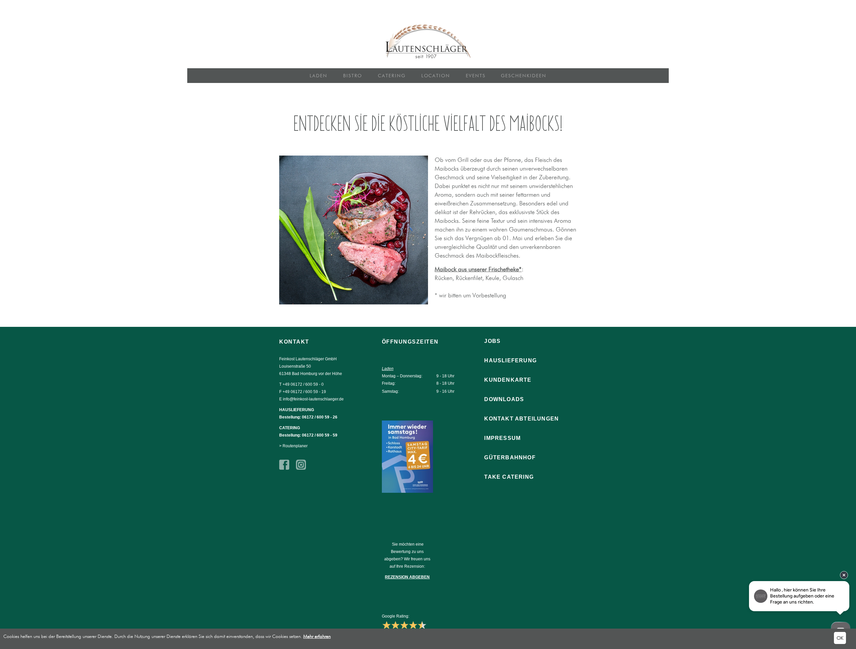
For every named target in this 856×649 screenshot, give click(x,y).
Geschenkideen (523, 75)
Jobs (492, 341)
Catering (392, 75)
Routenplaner (295, 446)
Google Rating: (395, 616)
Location (435, 75)
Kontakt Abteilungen (521, 419)
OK (840, 638)
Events (476, 75)
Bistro (352, 75)
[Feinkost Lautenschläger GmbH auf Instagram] (301, 468)
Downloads (504, 399)
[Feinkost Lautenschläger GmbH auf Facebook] (284, 468)
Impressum (502, 438)
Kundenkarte (507, 380)
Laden (318, 75)
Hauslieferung (510, 360)
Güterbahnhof (509, 457)
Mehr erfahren (317, 636)
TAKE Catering (509, 477)
